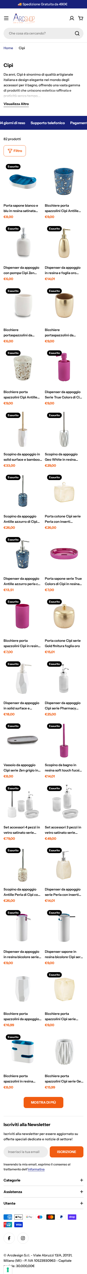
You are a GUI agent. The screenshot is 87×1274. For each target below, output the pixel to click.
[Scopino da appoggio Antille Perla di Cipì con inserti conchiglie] (23, 865)
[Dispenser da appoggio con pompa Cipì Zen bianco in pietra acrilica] (23, 243)
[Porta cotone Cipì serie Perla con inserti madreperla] (64, 491)
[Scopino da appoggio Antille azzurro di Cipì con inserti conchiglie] (23, 491)
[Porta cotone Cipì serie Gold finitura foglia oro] (64, 616)
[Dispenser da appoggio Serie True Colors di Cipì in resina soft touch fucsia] (64, 367)
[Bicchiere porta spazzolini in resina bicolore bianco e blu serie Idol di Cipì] (23, 1051)
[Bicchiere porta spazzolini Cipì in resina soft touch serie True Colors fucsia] (23, 616)
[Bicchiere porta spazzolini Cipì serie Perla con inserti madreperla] (64, 989)
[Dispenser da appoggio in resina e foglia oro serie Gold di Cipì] (64, 243)
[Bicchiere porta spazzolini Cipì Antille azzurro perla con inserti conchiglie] (64, 181)
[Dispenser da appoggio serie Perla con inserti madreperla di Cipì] (64, 865)
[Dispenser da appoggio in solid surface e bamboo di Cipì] (23, 678)
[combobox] (43, 33)
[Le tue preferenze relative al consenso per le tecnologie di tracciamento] (8, 1270)
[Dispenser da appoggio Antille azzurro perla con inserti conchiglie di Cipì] (23, 554)
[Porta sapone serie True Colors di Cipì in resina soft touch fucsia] (64, 554)
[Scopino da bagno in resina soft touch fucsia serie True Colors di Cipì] (64, 740)
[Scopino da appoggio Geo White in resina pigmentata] (64, 429)
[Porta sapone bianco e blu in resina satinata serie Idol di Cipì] (23, 181)
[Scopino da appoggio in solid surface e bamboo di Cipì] (23, 429)
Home (8, 48)
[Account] (72, 18)
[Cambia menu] (6, 18)
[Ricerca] (77, 33)
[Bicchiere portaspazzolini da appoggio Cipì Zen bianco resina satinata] (23, 305)
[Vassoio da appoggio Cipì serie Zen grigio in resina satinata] (23, 740)
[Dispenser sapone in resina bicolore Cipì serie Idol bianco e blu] (64, 927)
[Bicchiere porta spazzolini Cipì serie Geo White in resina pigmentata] (64, 1051)
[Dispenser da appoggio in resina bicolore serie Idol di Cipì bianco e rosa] (23, 927)
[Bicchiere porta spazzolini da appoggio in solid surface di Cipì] (23, 989)
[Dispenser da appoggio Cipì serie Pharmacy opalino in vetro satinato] (64, 678)
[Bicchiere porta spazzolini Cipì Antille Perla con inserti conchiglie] (23, 367)
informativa (36, 1169)
